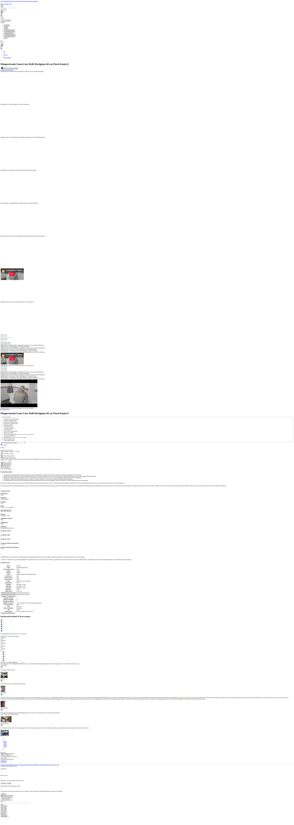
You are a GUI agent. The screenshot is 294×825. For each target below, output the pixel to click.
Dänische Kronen (8, 33)
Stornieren (3, 783)
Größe (2, 442)
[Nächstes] (5, 335)
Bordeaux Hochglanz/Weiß (10, 422)
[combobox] (8, 8)
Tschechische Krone (9, 36)
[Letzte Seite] (4, 749)
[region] (147, 240)
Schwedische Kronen (9, 31)
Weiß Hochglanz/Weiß (9, 439)
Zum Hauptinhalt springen (7, 1)
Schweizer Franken (9, 30)
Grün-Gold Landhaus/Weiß (10, 431)
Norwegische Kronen (9, 34)
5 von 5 (4, 445)
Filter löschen (4, 816)
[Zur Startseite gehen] (6, 4)
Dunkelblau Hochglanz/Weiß (11, 423)
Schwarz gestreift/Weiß (9, 436)
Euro (5, 38)
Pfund (6, 26)
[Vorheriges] (2, 335)
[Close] (1, 778)
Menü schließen (6, 20)
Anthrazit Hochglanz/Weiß (10, 420)
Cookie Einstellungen (44, 764)
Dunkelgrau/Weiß (8, 425)
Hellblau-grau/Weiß (8, 432)
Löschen (9, 783)
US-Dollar (6, 25)
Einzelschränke (5, 409)
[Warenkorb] (1, 15)
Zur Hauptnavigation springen (30, 1)
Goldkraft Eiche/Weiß (9, 428)
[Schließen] (1, 341)
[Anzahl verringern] (2, 461)
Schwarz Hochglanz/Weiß (19, 434)
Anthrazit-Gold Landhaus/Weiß (11, 419)
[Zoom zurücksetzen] (5, 343)
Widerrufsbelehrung (23, 764)
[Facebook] (4, 762)
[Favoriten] (1, 14)
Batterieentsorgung (14, 764)
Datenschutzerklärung (33, 764)
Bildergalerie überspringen (7, 70)
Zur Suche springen (18, 1)
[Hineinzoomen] (8, 343)
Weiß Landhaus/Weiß (9, 440)
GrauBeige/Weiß (8, 429)
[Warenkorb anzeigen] (1, 49)
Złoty (6, 28)
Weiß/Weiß (15, 437)
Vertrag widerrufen (54, 764)
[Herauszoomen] (2, 343)
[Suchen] (2, 10)
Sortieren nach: (4, 662)
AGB (7, 764)
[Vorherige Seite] (4, 740)
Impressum (3, 764)
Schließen (3, 794)
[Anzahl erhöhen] (10, 461)
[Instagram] (4, 760)
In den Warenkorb (7, 463)
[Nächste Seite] (4, 748)
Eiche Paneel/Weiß (8, 426)
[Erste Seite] (4, 738)
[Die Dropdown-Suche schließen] (4, 10)
